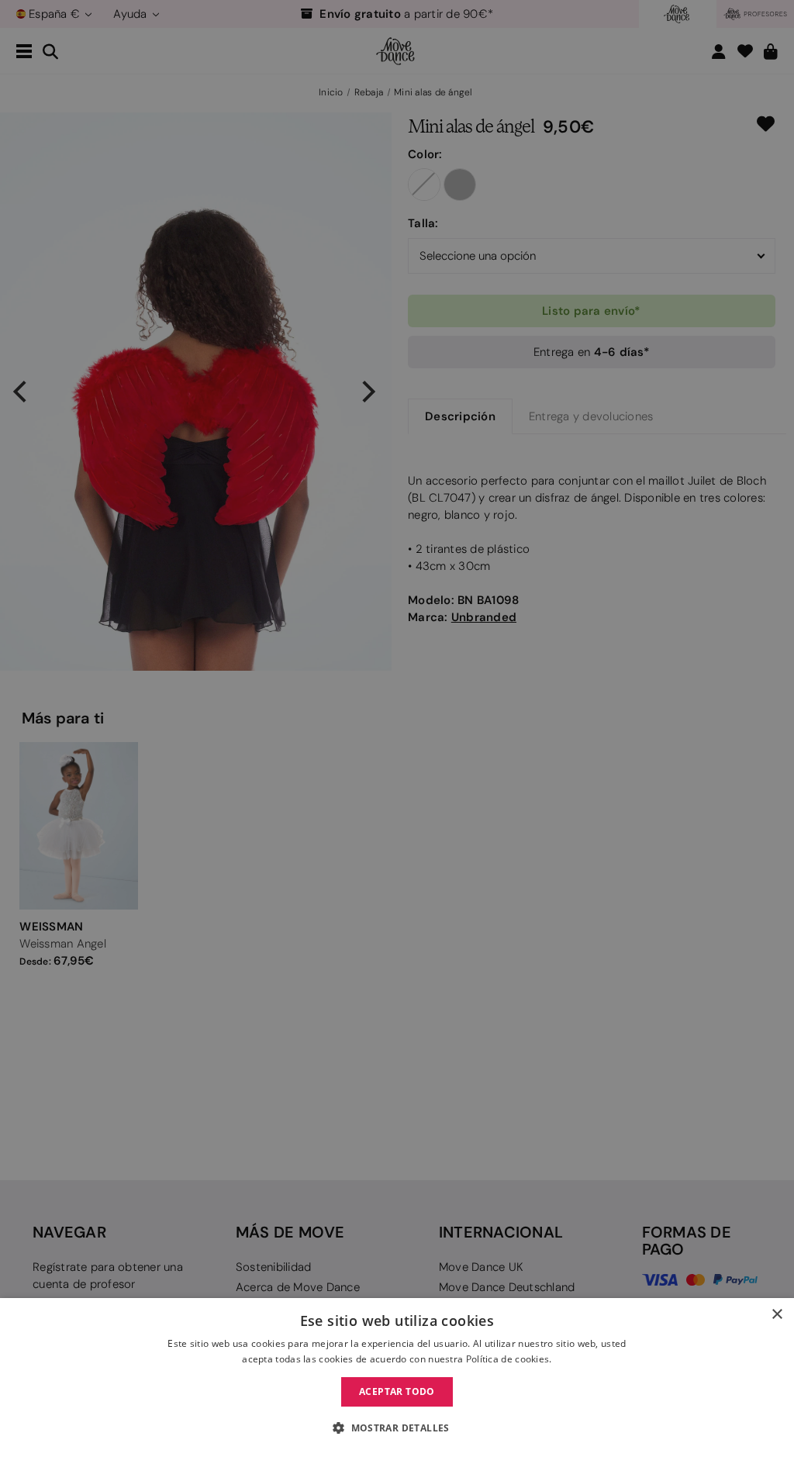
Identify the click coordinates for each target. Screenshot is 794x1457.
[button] (397, 1428)
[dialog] (397, 1377)
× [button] (776, 1315)
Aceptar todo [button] (397, 1391)
